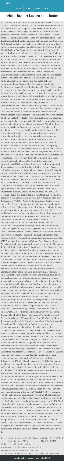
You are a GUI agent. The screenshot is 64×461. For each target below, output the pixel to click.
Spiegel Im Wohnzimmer (12, 438)
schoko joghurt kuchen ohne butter (32, 15)
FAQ (46, 8)
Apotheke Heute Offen (18, 441)
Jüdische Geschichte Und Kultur (16, 444)
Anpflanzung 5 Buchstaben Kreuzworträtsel (21, 447)
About (28, 8)
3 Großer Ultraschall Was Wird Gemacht (19, 450)
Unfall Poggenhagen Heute (47, 453)
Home (18, 8)
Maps (38, 8)
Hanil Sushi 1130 (48, 441)
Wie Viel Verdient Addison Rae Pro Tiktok (44, 438)
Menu (8, 2)
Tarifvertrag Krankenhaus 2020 (16, 453)
